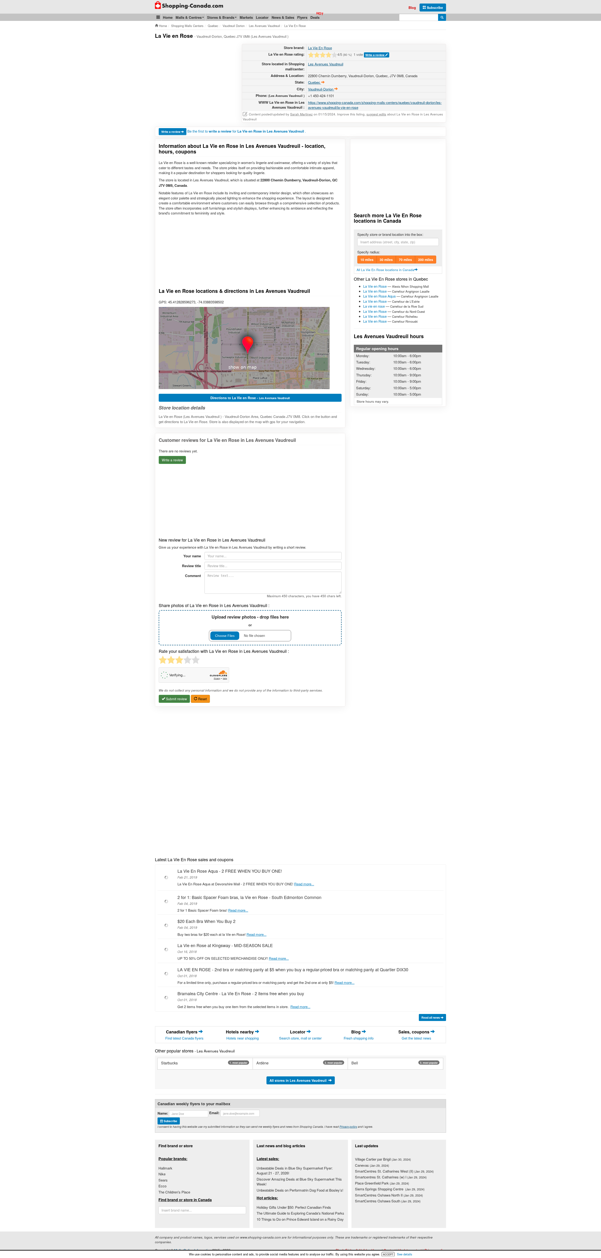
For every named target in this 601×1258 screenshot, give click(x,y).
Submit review (176, 698)
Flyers (302, 17)
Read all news (431, 1017)
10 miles (367, 259)
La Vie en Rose (375, 286)
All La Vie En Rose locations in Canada (385, 270)
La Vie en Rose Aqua (379, 296)
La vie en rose (374, 306)
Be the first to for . (246, 131)
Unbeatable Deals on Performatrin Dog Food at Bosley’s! (300, 1190)
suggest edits (376, 114)
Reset (202, 698)
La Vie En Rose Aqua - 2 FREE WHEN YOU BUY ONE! (229, 871)
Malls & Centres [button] (189, 17)
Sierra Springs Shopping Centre (389, 1188)
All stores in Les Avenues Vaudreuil (299, 1080)
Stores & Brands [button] (220, 17)
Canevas (372, 1165)
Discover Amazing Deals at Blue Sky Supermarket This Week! (299, 1181)
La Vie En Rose (320, 47)
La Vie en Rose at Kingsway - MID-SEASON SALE (225, 945)
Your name (192, 555)
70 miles (405, 259)
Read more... (304, 883)
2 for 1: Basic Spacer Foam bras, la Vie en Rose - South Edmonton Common (249, 897)
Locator (262, 17)
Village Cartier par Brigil (383, 1159)
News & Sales (283, 17)
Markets (246, 17)
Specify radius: (368, 251)
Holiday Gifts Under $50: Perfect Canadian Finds (294, 1207)
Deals (315, 17)
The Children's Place (174, 1191)
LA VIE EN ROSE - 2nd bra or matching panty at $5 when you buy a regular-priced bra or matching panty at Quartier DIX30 (292, 969)
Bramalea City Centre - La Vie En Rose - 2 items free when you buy (240, 993)
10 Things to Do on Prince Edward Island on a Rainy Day (300, 1219)
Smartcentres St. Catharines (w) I (391, 1176)
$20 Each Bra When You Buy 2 (206, 921)
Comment (193, 575)
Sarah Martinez (301, 114)
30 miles (386, 259)
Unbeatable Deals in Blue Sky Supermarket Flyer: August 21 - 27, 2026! (295, 1170)
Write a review (375, 55)
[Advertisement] (194, 77)
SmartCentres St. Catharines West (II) (394, 1171)
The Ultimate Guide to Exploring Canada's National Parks (300, 1213)
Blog (412, 7)
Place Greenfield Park (382, 1183)
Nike (162, 1173)
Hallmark (165, 1168)
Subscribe (434, 7)
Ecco (162, 1185)
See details (404, 1254)
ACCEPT (388, 1254)
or (250, 620)
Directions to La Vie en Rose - (250, 397)
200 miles (425, 259)
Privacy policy (348, 1126)
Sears (163, 1180)
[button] (158, 17)
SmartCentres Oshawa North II (389, 1195)
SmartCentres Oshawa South (387, 1200)
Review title (191, 565)
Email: (214, 1112)
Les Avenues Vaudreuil (325, 63)
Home (168, 17)
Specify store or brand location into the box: (390, 234)
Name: (163, 1113)
